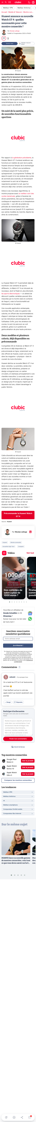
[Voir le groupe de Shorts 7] (24, 602)
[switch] (29, 2)
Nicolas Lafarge (15, 31)
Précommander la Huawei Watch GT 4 (18, 515)
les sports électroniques (11, 293)
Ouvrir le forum (19, 747)
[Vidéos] (14, 1117)
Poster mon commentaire (18, 739)
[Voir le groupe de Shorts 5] (19, 602)
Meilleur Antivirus (24, 8)
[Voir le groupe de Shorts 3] (14, 602)
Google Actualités (10, 613)
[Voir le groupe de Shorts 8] (26, 602)
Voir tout (30, 553)
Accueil (4, 12)
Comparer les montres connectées (18, 780)
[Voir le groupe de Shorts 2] (12, 602)
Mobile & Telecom (15, 12)
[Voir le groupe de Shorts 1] (9, 602)
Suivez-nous (9, 43)
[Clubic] (18, 2)
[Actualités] (6, 1117)
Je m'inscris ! (18, 645)
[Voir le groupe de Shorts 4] (17, 602)
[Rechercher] (5, 2)
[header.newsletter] (9, 2)
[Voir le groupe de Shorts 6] (21, 602)
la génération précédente (21, 157)
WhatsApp (7, 616)
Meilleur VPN (8, 8)
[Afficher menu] (3, 2)
